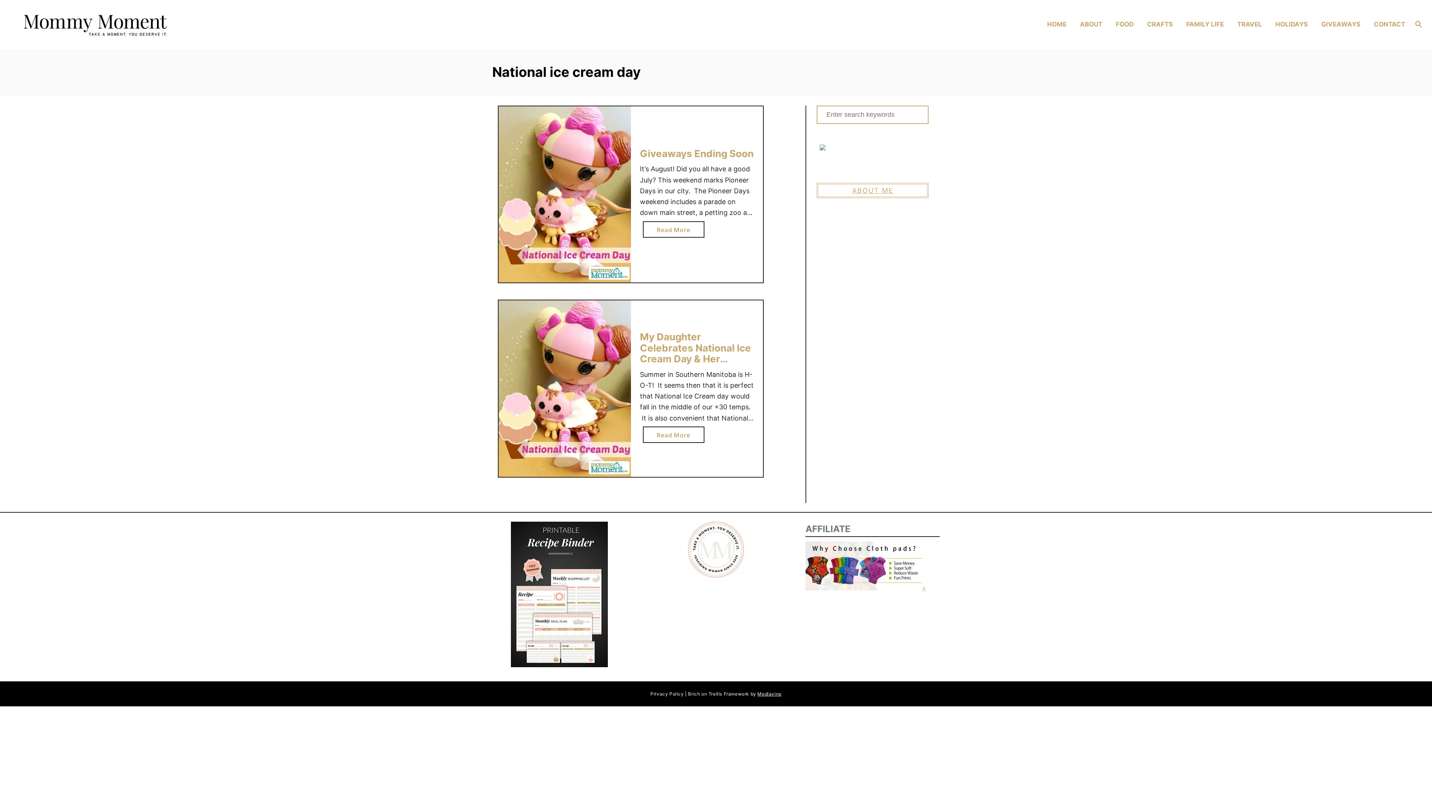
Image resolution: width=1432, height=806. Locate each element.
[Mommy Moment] (190, 25)
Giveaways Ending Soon (697, 153)
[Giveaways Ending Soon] (565, 194)
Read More (676, 232)
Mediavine (769, 694)
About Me (873, 190)
